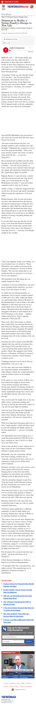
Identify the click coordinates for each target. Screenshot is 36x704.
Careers (6, 686)
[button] (31, 6)
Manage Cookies (20, 689)
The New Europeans (12, 17)
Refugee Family (23, 17)
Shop (18, 683)
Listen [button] (3, 673)
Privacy (4, 644)
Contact (6, 683)
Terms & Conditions (26, 686)
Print (4, 43)
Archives (28, 683)
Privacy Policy (14, 686)
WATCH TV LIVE (12, 2)
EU (5, 17)
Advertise (12, 683)
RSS (23, 683)
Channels (11, 673)
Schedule (19, 673)
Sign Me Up (28, 641)
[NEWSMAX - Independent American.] (18, 7)
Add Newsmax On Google (11, 39)
